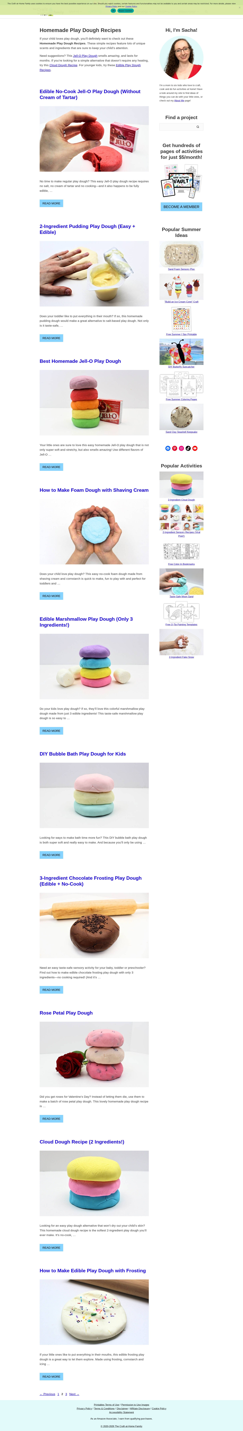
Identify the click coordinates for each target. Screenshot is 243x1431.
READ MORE (51, 203)
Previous (47, 1394)
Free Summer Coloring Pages (181, 399)
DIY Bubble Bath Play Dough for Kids (83, 754)
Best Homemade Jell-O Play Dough (80, 361)
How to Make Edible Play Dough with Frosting (93, 1270)
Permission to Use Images (135, 1404)
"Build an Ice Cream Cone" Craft (181, 301)
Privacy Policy (84, 1408)
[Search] (198, 127)
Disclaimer (122, 1408)
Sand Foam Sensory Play (181, 269)
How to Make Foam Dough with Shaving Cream (94, 490)
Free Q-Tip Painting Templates (181, 624)
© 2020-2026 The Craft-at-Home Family (121, 1426)
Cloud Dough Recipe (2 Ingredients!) (82, 1141)
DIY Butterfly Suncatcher (181, 366)
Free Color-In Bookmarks (181, 564)
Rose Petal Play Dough (66, 1013)
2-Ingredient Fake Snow (181, 657)
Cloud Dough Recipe (63, 65)
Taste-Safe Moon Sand (181, 596)
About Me (179, 100)
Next (74, 1394)
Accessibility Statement (121, 1412)
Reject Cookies (125, 11)
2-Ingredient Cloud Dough (181, 499)
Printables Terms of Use (106, 1404)
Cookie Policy (159, 1408)
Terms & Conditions (104, 1408)
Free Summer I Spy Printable (181, 334)
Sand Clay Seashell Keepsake (181, 432)
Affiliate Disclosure (140, 1408)
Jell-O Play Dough (85, 55)
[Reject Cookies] (239, 7)
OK (113, 11)
